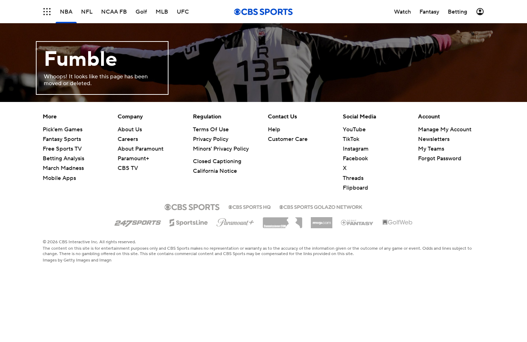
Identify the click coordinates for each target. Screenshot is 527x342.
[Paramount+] (235, 221)
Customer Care (288, 139)
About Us (130, 129)
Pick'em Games (62, 129)
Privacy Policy (210, 139)
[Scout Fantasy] (357, 222)
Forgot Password (439, 158)
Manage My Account (444, 129)
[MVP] (321, 220)
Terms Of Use (211, 129)
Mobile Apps (59, 178)
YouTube (354, 129)
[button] (47, 11)
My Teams (431, 148)
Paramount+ (133, 158)
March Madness (63, 168)
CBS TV (128, 168)
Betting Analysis (63, 158)
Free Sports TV (62, 148)
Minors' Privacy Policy (221, 148)
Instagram (356, 148)
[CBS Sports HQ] (249, 206)
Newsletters (434, 139)
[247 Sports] (137, 221)
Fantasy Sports (62, 139)
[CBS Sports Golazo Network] (320, 206)
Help (274, 129)
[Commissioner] (282, 220)
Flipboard (355, 187)
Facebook (355, 158)
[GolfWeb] (398, 222)
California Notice (215, 171)
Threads (353, 178)
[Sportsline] (189, 221)
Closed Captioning (217, 161)
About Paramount (140, 148)
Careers (128, 139)
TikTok (351, 139)
